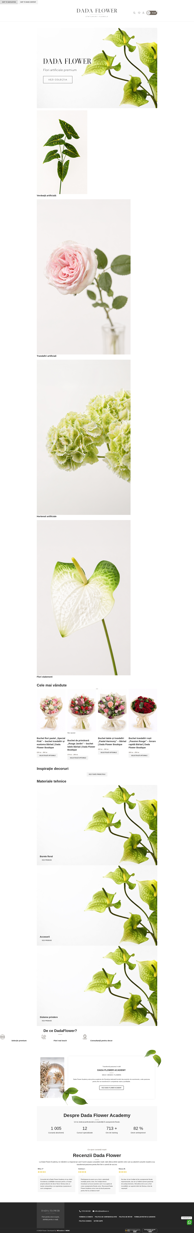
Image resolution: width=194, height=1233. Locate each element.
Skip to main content (28, 2)
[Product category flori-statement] (97, 394)
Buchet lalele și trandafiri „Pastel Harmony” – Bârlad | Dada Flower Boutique (112, 741)
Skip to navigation (9, 2)
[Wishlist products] (139, 13)
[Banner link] (97, 68)
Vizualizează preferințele (40, 1224)
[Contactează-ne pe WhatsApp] (189, 1222)
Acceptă (8, 1224)
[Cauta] (134, 13)
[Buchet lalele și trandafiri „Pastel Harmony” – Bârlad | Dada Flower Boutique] (112, 710)
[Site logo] (97, 13)
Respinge (21, 1224)
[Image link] (132, 1230)
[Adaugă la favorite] (39, 734)
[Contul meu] (143, 13)
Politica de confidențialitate (32, 1228)
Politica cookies (19, 1228)
